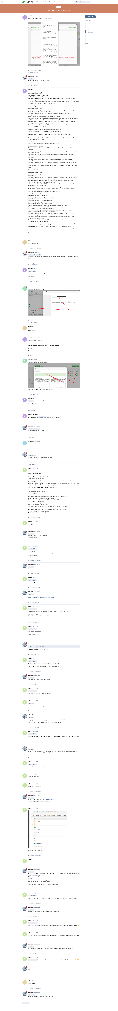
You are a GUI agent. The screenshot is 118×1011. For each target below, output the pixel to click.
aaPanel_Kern (33, 548)
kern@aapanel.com (50, 799)
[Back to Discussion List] (2, 2)
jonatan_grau (33, 455)
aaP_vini (32, 534)
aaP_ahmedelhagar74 (35, 428)
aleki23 (31, 78)
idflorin (31, 340)
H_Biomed (32, 254)
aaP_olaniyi (32, 994)
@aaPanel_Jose (42, 417)
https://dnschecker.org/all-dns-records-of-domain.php (41, 597)
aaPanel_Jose (33, 271)
